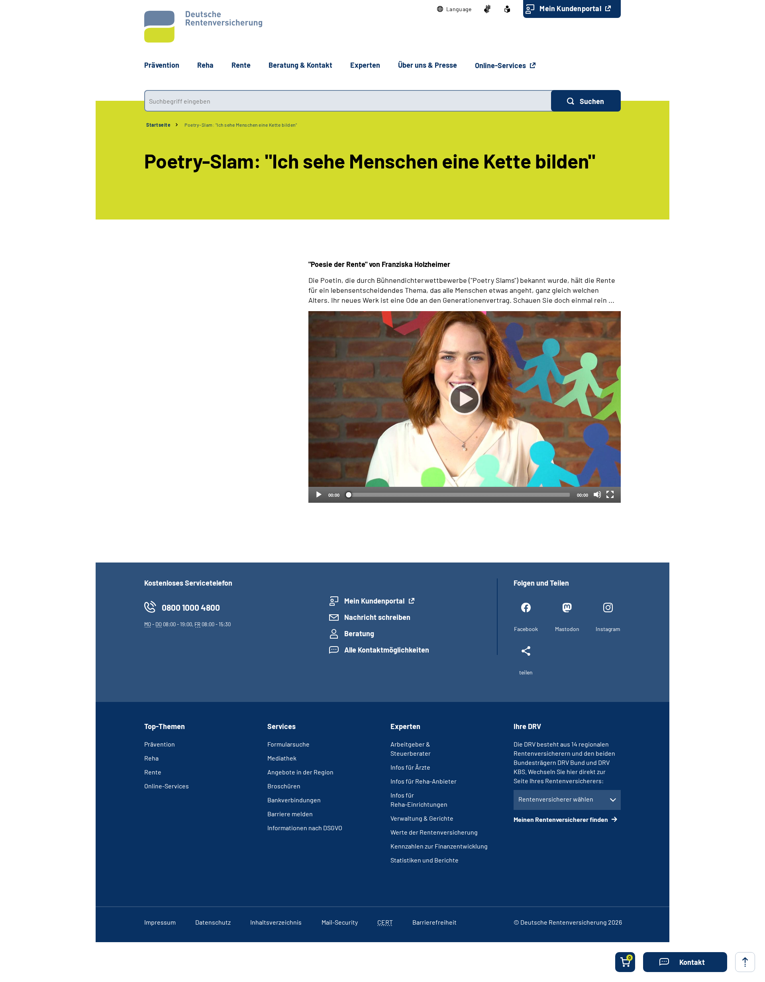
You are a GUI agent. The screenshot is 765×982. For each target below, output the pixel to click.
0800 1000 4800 (191, 607)
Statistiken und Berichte (424, 860)
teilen (526, 672)
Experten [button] (365, 65)
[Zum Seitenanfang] (745, 962)
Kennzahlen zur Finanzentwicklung (439, 846)
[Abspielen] (465, 399)
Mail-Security (340, 922)
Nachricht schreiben (377, 617)
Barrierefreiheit (434, 922)
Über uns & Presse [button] (427, 65)
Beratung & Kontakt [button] (300, 65)
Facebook (526, 628)
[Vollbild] (610, 494)
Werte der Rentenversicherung (434, 832)
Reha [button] (205, 65)
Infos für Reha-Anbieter (423, 781)
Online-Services (501, 65)
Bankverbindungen (294, 800)
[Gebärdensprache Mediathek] (487, 9)
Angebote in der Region (300, 772)
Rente (152, 772)
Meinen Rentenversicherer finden (561, 819)
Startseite (158, 124)
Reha (151, 758)
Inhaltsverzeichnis (276, 922)
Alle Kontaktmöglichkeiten (386, 649)
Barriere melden (290, 813)
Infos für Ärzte (410, 767)
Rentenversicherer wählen (555, 799)
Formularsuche (288, 744)
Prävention (161, 65)
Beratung (359, 633)
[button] (454, 9)
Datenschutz (213, 922)
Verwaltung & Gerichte (421, 818)
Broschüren (283, 786)
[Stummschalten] (597, 494)
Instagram (608, 628)
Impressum (160, 922)
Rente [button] (241, 65)
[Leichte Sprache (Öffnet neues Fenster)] (507, 9)
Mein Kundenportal (571, 8)
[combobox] (347, 101)
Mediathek (281, 758)
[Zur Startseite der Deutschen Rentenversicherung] (203, 27)
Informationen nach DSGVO (304, 827)
